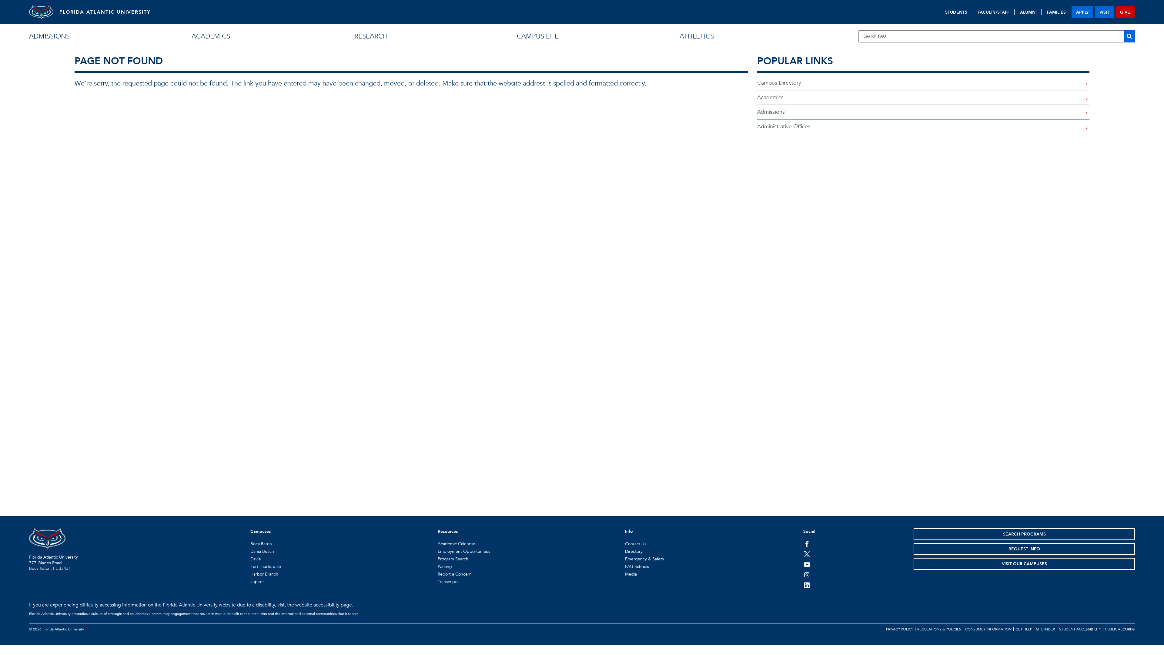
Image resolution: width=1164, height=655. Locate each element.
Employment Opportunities (464, 551)
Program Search (453, 559)
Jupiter (257, 582)
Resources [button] (448, 531)
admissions (49, 36)
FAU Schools (637, 566)
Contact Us (635, 544)
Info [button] (629, 531)
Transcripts (448, 582)
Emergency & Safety (644, 559)
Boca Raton (261, 544)
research (371, 36)
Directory (634, 551)
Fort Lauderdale (265, 566)
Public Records (1120, 629)
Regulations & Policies (939, 629)
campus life (538, 36)
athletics (697, 36)
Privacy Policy (899, 629)
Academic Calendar (456, 544)
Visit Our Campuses (1024, 564)
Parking (445, 566)
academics (211, 36)
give (1125, 12)
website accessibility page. (324, 605)
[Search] (1129, 36)
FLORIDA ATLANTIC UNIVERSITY (105, 12)
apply (1082, 12)
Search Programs (1024, 534)
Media (631, 574)
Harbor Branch (264, 574)
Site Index (1045, 629)
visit (1104, 12)
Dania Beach (262, 551)
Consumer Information (988, 629)
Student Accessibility (1080, 629)
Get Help (1023, 629)
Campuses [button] (260, 531)
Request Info (1024, 549)
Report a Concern (455, 574)
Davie (255, 559)
